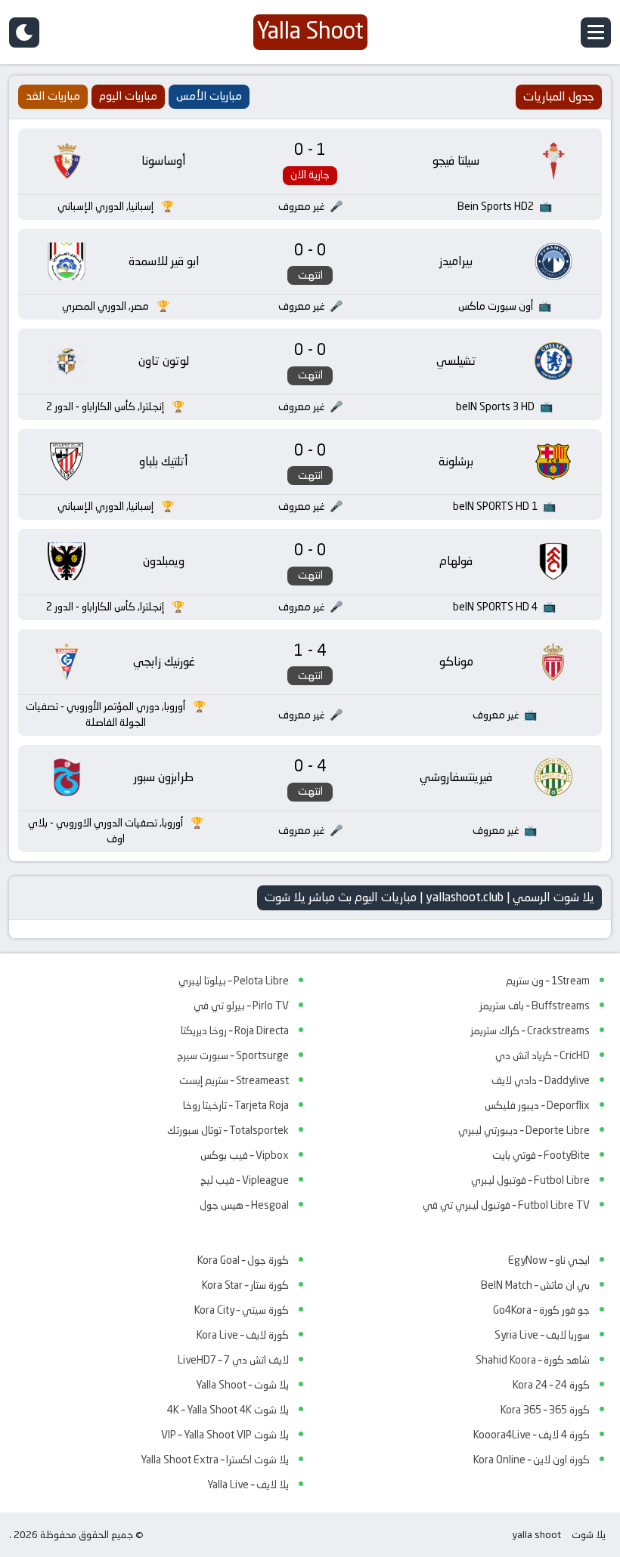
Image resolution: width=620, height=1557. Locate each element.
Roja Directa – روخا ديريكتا (235, 1030)
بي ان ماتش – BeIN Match (535, 1285)
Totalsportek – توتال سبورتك (228, 1130)
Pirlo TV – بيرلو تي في (241, 1005)
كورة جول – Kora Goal (243, 1260)
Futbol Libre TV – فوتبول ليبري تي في (506, 1205)
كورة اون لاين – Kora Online (531, 1459)
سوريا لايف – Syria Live (542, 1335)
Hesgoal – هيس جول (244, 1205)
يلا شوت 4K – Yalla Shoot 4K (228, 1409)
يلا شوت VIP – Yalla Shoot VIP (225, 1434)
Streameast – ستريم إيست (234, 1080)
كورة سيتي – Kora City (241, 1310)
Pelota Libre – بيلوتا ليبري (233, 980)
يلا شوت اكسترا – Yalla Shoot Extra (215, 1459)
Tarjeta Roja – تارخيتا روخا (236, 1105)
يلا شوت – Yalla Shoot (242, 1384)
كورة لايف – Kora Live (243, 1335)
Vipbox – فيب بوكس (244, 1155)
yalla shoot (536, 1535)
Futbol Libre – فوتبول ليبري (530, 1180)
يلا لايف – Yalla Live (248, 1484)
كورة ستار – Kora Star (245, 1285)
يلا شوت (589, 1535)
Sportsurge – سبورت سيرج (233, 1055)
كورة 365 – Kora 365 (545, 1409)
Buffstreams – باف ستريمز (534, 1005)
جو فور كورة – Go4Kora (541, 1310)
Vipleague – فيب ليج (244, 1180)
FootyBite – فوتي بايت (541, 1155)
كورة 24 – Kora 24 (551, 1384)
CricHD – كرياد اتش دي (542, 1055)
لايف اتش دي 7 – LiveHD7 (233, 1360)
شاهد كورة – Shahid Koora (533, 1360)
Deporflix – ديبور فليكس (537, 1105)
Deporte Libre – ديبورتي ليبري (524, 1130)
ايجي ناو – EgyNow (549, 1260)
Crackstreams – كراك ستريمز (530, 1030)
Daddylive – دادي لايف (540, 1080)
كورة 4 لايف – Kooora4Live (531, 1434)
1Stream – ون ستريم (548, 980)
